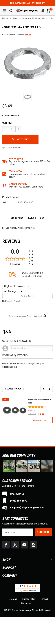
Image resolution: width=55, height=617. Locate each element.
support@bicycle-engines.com (27, 507)
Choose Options (40, 420)
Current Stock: (10, 115)
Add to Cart (22, 139)
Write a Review (27, 296)
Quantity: (7, 123)
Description (17, 218)
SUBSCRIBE (43, 532)
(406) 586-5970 (18, 500)
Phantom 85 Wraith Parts (34, 18)
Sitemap (13, 599)
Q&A (42, 218)
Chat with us (16, 493)
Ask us (28, 35)
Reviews (32, 218)
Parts (15, 18)
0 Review (19, 264)
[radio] (41, 251)
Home (5, 18)
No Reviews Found (11, 301)
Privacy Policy (28, 599)
